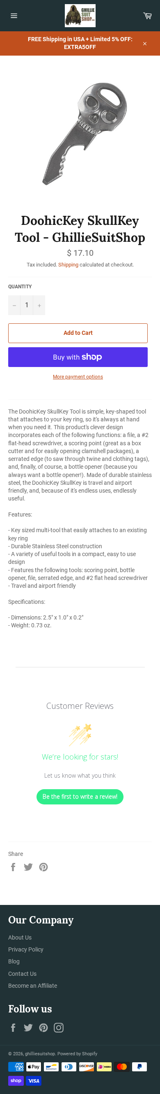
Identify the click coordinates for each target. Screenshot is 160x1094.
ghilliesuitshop (40, 1054)
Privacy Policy (25, 949)
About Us (20, 937)
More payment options (78, 377)
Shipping (68, 265)
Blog (14, 961)
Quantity (20, 287)
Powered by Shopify (77, 1054)
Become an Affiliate (32, 985)
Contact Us (22, 973)
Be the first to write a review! (80, 796)
